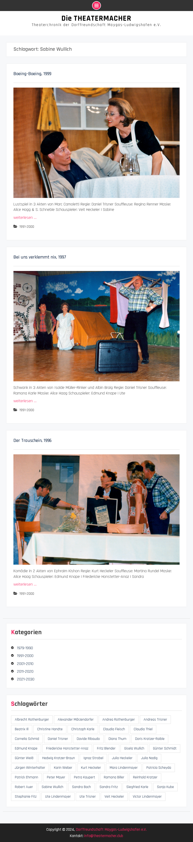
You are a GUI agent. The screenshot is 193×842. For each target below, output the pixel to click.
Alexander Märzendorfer (76, 719)
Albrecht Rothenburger (32, 719)
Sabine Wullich (52, 786)
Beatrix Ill (21, 729)
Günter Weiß (24, 758)
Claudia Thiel (143, 729)
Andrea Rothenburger (118, 719)
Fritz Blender (106, 748)
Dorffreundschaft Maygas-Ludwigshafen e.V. (111, 829)
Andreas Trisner (155, 719)
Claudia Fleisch (114, 729)
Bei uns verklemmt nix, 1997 (39, 257)
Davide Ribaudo (88, 738)
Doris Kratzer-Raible (150, 738)
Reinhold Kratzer (145, 777)
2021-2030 (25, 679)
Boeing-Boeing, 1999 (32, 74)
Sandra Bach (81, 786)
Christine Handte (50, 729)
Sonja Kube (165, 786)
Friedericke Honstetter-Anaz (67, 748)
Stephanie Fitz (25, 796)
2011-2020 (25, 671)
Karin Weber (63, 767)
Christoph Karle (82, 729)
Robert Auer (24, 786)
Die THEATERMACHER (96, 18)
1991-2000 (26, 226)
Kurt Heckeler (91, 767)
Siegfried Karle (137, 786)
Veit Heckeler (114, 796)
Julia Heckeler (122, 758)
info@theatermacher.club (103, 835)
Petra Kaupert (84, 777)
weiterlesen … (24, 217)
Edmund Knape (26, 748)
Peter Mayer (56, 777)
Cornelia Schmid (27, 738)
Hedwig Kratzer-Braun (58, 758)
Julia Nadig (149, 758)
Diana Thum (117, 738)
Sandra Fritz (109, 786)
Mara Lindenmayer (124, 767)
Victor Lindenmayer (147, 796)
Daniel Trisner (58, 738)
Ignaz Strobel (93, 758)
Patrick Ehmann (26, 777)
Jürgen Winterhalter (30, 767)
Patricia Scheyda (158, 767)
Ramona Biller (114, 777)
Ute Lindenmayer (58, 796)
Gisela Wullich (134, 748)
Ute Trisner (88, 796)
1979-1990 (25, 648)
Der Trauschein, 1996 (32, 440)
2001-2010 (25, 663)
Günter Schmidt (165, 748)
